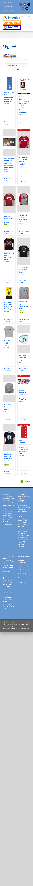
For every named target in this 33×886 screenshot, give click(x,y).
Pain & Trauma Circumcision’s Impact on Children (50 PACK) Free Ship (24, 447)
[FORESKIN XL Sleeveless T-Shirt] (24, 293)
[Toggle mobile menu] (29, 17)
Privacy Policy (23, 582)
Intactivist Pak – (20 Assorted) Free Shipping (22, 394)
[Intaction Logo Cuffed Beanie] (9, 388)
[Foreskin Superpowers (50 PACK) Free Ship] (9, 293)
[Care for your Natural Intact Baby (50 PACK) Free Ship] (9, 83)
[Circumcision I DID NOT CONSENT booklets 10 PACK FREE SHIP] (9, 142)
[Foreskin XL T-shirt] (9, 331)
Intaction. (16, 628)
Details (12, 121)
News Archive (23, 573)
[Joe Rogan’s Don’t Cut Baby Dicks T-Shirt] (9, 437)
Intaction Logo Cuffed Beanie (8, 407)
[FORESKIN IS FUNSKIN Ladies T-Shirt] (9, 244)
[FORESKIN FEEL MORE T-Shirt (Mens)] (9, 199)
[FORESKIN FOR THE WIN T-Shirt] (24, 199)
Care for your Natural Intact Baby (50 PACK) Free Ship (9, 97)
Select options (7, 232)
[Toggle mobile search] (25, 17)
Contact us (22, 578)
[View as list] (18, 70)
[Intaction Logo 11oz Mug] (24, 339)
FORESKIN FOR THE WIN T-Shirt (23, 217)
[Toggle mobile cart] (22, 17)
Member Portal (23, 556)
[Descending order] (26, 60)
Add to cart (7, 122)
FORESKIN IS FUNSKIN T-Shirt (24, 270)
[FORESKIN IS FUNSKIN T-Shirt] (24, 251)
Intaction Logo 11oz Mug (22, 358)
